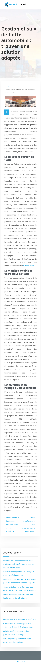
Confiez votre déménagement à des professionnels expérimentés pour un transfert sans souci (18, 564)
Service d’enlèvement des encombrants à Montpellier (28, 525)
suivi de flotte (28, 266)
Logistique (10, 86)
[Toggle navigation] (34, 4)
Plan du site (20, 661)
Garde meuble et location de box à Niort (20, 619)
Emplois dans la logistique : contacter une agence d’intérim (12, 525)
